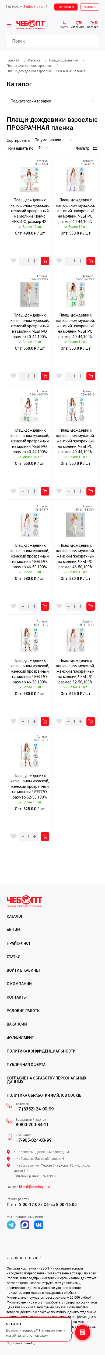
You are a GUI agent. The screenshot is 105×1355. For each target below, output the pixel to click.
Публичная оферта (26, 1065)
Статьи (13, 957)
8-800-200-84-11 (32, 1125)
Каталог (15, 916)
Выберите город (34, 7)
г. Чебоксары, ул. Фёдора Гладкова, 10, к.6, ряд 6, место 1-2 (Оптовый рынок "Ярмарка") (51, 1171)
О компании (19, 984)
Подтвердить (66, 6)
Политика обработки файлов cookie (44, 1095)
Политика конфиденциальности (41, 1051)
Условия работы (23, 1011)
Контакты (17, 997)
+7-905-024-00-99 (33, 1140)
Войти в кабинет (23, 970)
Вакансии (17, 1024)
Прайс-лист (19, 943)
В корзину (45, 261)
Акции (13, 930)
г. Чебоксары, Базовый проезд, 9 (38, 1159)
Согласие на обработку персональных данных (46, 1080)
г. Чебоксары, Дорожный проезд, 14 (41, 1152)
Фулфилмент (20, 1038)
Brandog (29, 1343)
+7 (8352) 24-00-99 (35, 1109)
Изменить (89, 6)
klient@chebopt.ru (34, 1187)
